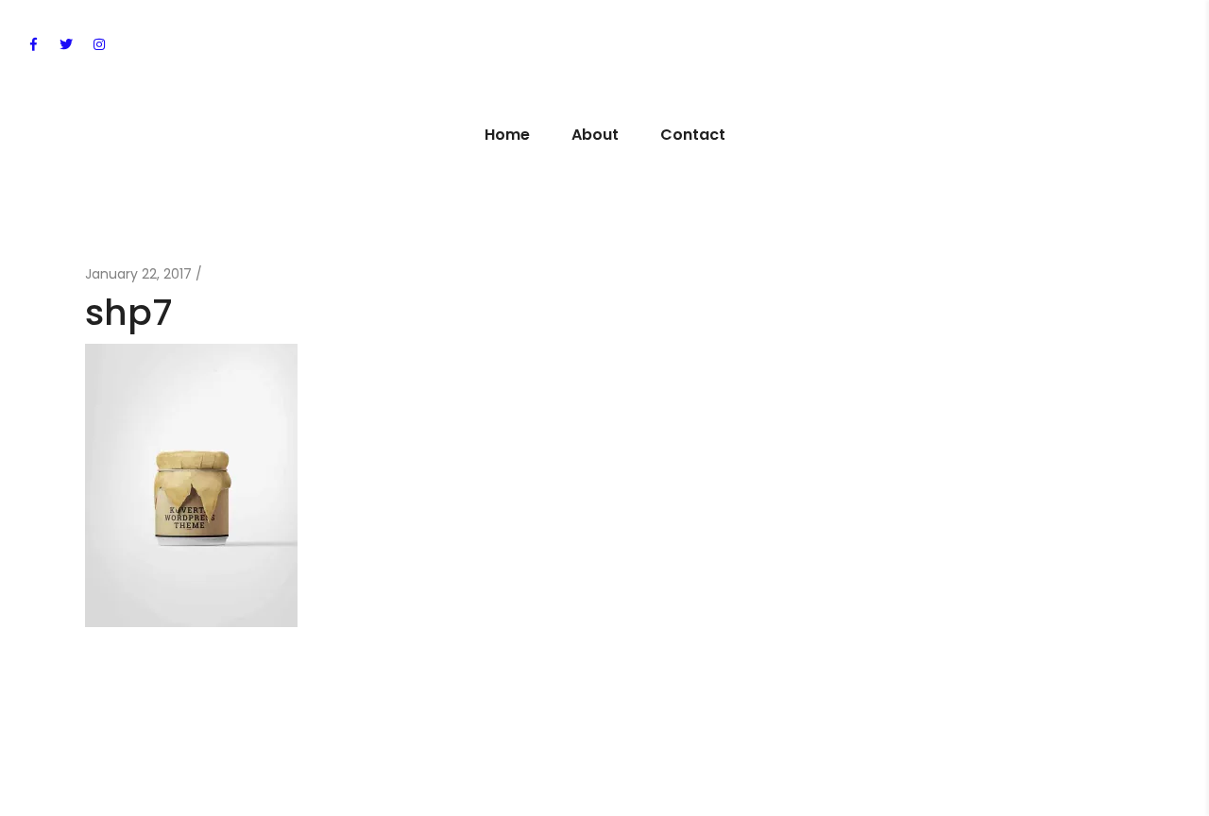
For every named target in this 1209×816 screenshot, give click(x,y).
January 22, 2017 (138, 273)
